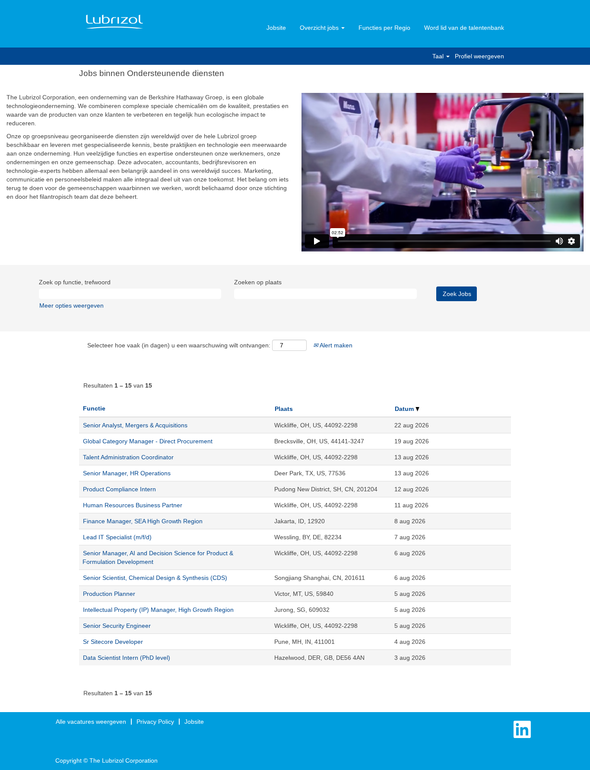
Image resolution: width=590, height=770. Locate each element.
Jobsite (276, 27)
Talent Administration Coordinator (128, 457)
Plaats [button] (284, 408)
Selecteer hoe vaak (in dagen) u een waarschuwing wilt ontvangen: (178, 345)
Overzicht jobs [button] (320, 27)
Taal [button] (438, 56)
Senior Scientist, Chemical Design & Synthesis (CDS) (155, 577)
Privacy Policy (155, 721)
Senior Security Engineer (117, 625)
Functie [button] (94, 408)
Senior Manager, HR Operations (127, 473)
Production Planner (109, 593)
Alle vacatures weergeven (91, 721)
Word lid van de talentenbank (464, 27)
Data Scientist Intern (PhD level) (126, 657)
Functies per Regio (384, 27)
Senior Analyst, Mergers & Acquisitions (135, 425)
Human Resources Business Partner (132, 505)
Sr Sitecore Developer (113, 641)
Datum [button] (405, 408)
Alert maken (335, 345)
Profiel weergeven (479, 56)
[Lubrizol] (114, 22)
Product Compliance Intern (119, 489)
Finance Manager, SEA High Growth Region (143, 521)
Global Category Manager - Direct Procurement (148, 441)
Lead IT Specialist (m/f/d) (117, 537)
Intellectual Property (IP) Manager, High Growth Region (158, 609)
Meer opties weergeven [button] (71, 305)
